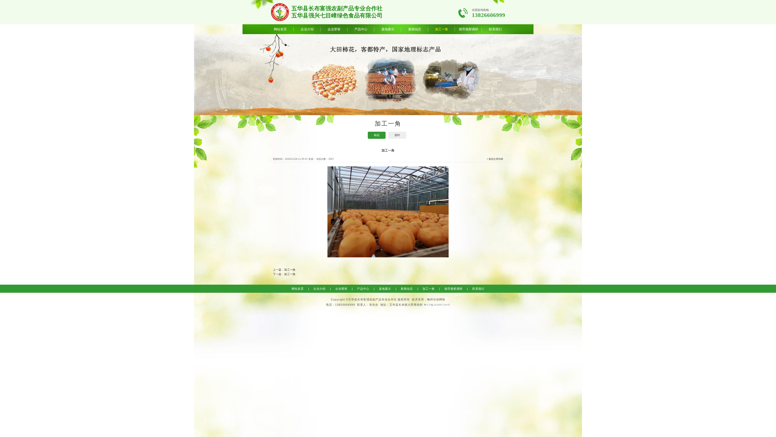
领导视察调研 (468, 29)
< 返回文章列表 (495, 159)
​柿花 (377, 135)
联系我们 (495, 29)
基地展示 (387, 29)
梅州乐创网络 (436, 299)
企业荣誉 (334, 29)
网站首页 (280, 29)
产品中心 (360, 29)
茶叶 (397, 135)
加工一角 (441, 29)
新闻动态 (414, 29)
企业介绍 (307, 29)
